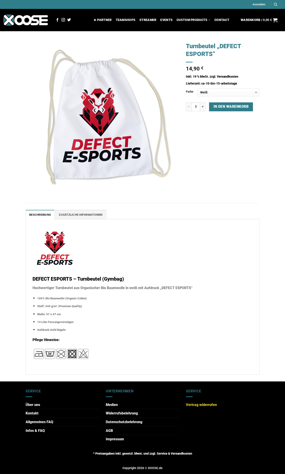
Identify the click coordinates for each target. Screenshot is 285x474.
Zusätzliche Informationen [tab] (80, 214)
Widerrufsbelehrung (122, 413)
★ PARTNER (103, 20)
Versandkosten (227, 77)
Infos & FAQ (35, 430)
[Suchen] (275, 4)
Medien (112, 405)
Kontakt (32, 413)
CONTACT (221, 20)
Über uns (33, 405)
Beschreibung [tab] (40, 214)
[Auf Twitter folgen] (69, 20)
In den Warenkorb (231, 107)
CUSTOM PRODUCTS (192, 20)
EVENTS (166, 20)
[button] (258, 4)
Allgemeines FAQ (39, 422)
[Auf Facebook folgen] (57, 20)
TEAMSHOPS (126, 20)
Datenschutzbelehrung (124, 422)
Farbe (189, 91)
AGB (109, 430)
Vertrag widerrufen (201, 405)
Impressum (115, 439)
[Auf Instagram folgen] (63, 20)
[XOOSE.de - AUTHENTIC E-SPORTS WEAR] (25, 19)
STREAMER (147, 20)
